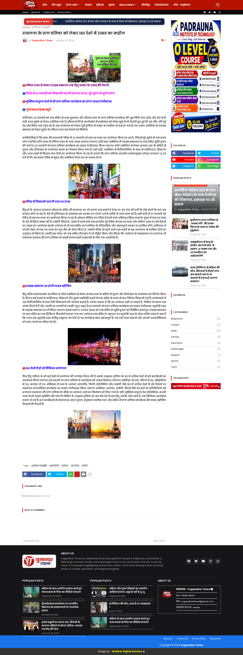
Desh (196, 330)
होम (45, 4)
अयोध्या (65, 465)
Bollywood (196, 318)
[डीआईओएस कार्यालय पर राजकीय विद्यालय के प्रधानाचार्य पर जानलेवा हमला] (31, 607)
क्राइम (88, 4)
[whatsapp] (220, 12)
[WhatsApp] (70, 474)
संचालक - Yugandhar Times (193, 589)
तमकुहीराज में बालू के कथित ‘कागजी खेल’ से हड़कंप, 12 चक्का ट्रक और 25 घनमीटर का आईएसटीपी (203, 248)
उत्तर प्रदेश (75, 465)
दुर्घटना (100, 4)
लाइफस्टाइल (162, 4)
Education (196, 343)
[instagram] (210, 561)
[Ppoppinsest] (77, 474)
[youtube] (215, 12)
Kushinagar (196, 349)
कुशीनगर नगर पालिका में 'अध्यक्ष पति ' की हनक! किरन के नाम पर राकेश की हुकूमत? (162, 21)
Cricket (196, 324)
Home (25, 12)
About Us (35, 12)
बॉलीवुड (146, 4)
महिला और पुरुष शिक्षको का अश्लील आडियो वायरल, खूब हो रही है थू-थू (128, 590)
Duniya (196, 336)
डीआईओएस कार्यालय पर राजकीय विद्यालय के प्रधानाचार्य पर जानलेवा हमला (60, 607)
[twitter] (210, 12)
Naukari (196, 355)
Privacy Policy (64, 12)
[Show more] (90, 474)
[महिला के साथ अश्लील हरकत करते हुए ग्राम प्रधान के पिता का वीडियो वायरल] (31, 592)
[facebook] (205, 12)
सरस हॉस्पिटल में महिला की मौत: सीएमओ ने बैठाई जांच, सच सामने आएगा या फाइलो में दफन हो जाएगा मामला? (205, 274)
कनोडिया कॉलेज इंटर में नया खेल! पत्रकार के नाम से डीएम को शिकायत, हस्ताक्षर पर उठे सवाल (62, 21)
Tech (196, 367)
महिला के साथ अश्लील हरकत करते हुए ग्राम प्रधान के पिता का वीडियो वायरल (61, 590)
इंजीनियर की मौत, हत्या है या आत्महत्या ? (130, 605)
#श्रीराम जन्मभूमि (41, 27)
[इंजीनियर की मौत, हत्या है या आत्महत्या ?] (99, 607)
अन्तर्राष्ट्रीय (54, 465)
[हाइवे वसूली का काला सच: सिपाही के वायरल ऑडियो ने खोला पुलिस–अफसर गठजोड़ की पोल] (31, 626)
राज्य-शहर (71, 4)
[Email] (83, 474)
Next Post (159, 540)
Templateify (23, 638)
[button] (218, 5)
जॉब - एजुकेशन (181, 4)
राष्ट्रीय (85, 465)
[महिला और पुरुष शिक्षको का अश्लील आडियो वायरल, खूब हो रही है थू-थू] (99, 592)
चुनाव (111, 4)
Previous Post (31, 540)
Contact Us (49, 12)
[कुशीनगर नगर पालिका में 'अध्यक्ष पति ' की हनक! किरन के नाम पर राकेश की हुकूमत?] (180, 223)
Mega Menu (126, 4)
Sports (196, 361)
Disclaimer (215, 638)
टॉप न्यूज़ (56, 4)
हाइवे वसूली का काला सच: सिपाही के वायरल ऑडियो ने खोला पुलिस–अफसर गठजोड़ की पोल (61, 626)
